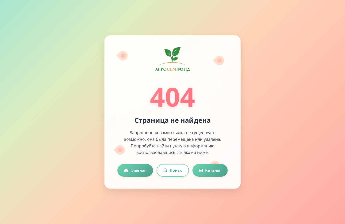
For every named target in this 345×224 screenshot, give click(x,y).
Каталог (213, 170)
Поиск (176, 170)
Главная (138, 170)
